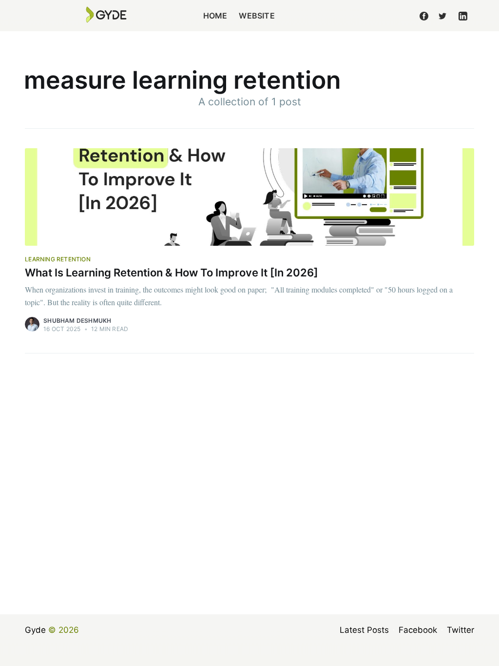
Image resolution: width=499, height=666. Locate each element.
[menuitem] (215, 16)
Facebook (418, 630)
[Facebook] (424, 15)
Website (256, 15)
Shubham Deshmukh (77, 320)
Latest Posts (364, 630)
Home (215, 15)
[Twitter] (442, 15)
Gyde (35, 630)
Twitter (460, 630)
